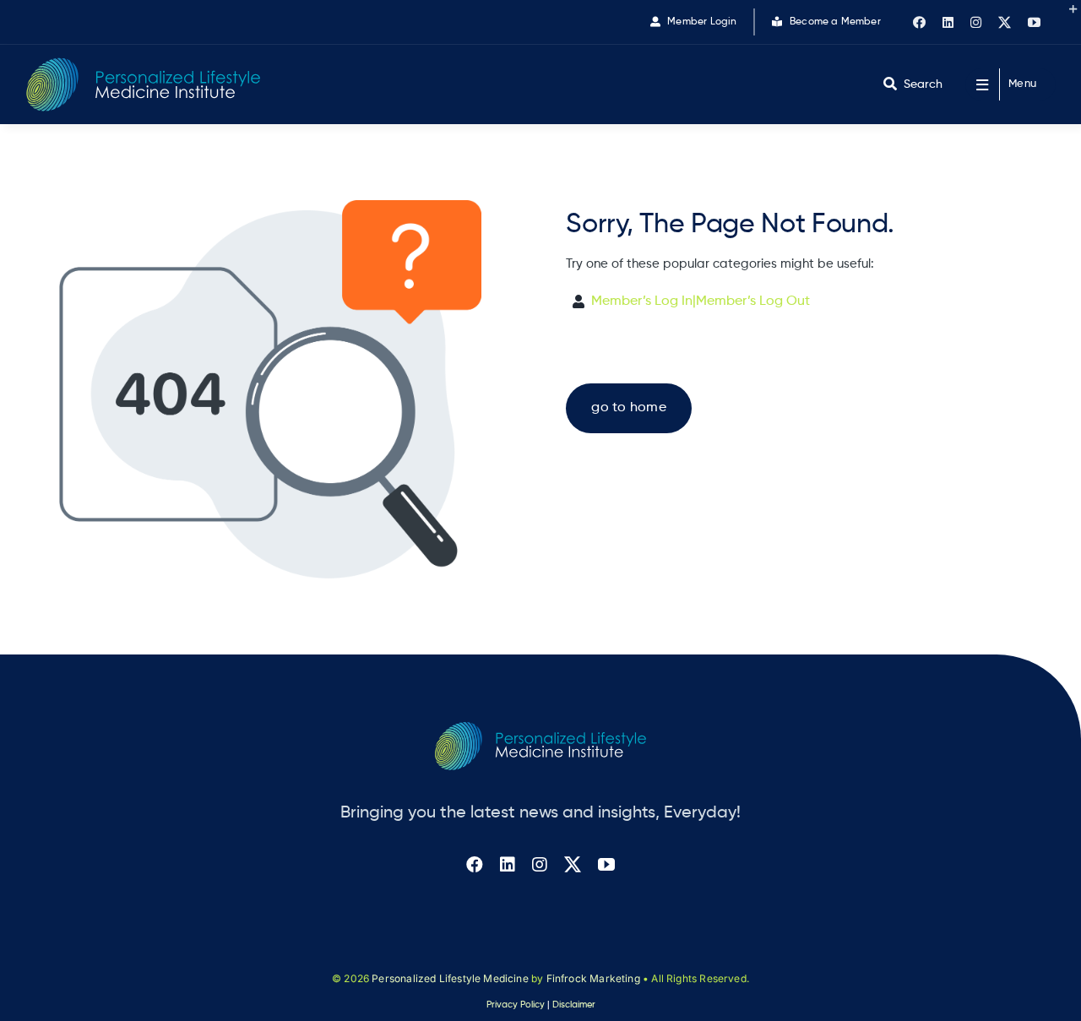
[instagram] (975, 22)
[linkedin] (947, 22)
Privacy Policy (515, 1004)
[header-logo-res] (143, 63)
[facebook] (919, 22)
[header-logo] (540, 728)
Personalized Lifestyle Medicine (450, 978)
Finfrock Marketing (593, 978)
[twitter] (1004, 22)
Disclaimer (573, 1004)
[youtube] (1034, 22)
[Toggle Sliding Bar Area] (1066, 15)
